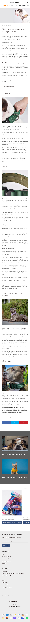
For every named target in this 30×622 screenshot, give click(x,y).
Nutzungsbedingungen (7, 587)
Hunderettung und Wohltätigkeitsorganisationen (13, 573)
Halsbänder (21, 5)
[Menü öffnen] (2, 2)
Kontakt (3, 580)
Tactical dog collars (6, 72)
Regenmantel (11, 5)
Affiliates (4, 563)
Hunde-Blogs (5, 582)
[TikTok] (12, 595)
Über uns (4, 578)
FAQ (3, 554)
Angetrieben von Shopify (15, 606)
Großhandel (4, 571)
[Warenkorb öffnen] (28, 2)
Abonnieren (6, 545)
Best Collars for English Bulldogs (13, 454)
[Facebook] (2, 595)
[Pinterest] (8, 595)
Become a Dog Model (6, 575)
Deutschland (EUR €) (14, 601)
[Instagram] (5, 595)
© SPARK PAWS (15, 604)
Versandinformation (6, 556)
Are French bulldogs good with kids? (14, 477)
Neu (2, 5)
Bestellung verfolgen (6, 561)
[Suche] (25, 2)
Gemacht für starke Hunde (12, 522)
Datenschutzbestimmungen (8, 584)
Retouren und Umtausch (7, 558)
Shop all (25, 488)
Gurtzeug (16, 5)
